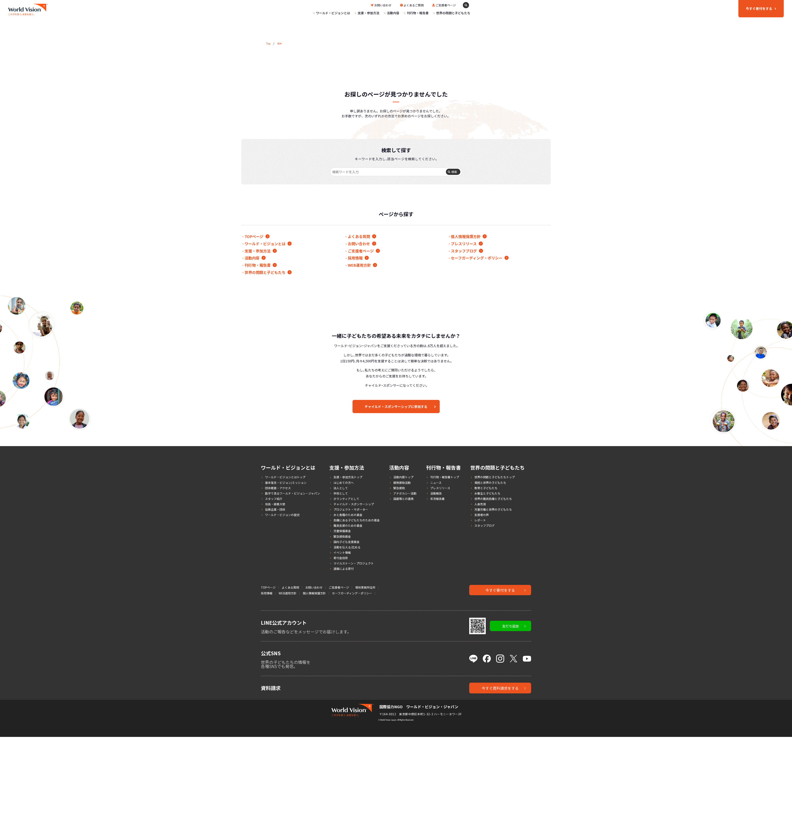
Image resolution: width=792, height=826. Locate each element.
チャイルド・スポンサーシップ (354, 504)
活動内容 (393, 13)
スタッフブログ (464, 250)
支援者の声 (481, 515)
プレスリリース (464, 243)
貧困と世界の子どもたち (490, 483)
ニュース (436, 483)
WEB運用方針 (359, 265)
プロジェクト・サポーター (351, 509)
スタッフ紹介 (273, 499)
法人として (341, 488)
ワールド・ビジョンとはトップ (285, 477)
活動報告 (436, 493)
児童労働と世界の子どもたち (493, 509)
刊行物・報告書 (418, 13)
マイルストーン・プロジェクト (354, 563)
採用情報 (355, 257)
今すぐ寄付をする (500, 590)
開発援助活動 (402, 483)
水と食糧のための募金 (348, 515)
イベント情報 (342, 552)
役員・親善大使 (275, 504)
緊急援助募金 (342, 536)
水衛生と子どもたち (487, 493)
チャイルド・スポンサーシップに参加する (396, 406)
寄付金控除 (341, 558)
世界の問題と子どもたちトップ (494, 477)
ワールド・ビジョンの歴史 (282, 515)
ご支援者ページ (446, 5)
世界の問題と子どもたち (453, 13)
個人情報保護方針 (466, 236)
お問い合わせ (382, 5)
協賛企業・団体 (275, 509)
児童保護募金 (342, 531)
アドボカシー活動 (404, 493)
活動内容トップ (403, 477)
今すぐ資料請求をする (500, 688)
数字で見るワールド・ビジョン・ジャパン (292, 493)
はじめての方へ (344, 483)
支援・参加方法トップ (348, 477)
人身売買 (480, 504)
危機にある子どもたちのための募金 (357, 520)
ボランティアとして (346, 499)
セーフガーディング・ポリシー (476, 257)
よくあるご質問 (413, 5)
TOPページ (254, 236)
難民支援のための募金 (348, 525)
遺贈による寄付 (344, 569)
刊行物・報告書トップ (444, 477)
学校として (341, 493)
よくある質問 (359, 236)
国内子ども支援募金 (346, 542)
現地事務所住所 (365, 587)
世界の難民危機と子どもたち (493, 499)
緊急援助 (399, 488)
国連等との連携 (403, 499)
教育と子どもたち (485, 488)
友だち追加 (510, 625)
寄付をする (759, 8)
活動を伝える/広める (347, 547)
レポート (480, 520)
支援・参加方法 (368, 13)
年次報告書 (437, 499)
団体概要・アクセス (278, 488)
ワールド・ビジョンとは (333, 13)
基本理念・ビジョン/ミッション (285, 483)
